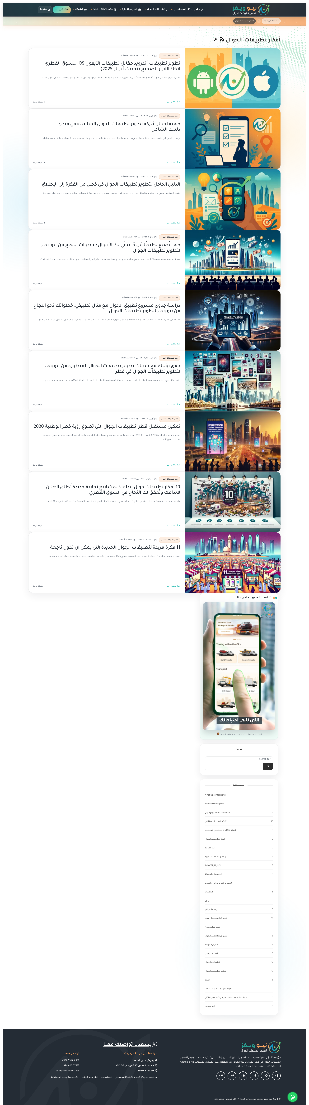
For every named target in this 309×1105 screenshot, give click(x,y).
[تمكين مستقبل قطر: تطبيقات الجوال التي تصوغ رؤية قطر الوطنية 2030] (233, 441)
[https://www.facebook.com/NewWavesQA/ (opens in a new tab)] (276, 1076)
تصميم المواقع (212, 945)
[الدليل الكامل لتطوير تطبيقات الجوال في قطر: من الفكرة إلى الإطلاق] (233, 199)
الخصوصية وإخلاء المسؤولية (65, 1077)
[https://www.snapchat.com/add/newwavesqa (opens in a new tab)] (254, 1076)
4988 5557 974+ (70, 1060)
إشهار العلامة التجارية (215, 857)
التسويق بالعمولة (213, 874)
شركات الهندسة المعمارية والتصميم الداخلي (226, 998)
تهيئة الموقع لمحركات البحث (218, 989)
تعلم (207, 980)
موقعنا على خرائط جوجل (141, 1053)
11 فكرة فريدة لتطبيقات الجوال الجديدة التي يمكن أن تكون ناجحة (115, 547)
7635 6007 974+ (70, 1066)
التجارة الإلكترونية (213, 865)
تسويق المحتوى (212, 927)
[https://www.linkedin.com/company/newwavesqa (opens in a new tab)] (243, 1076)
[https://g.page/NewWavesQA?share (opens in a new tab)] (232, 1076)
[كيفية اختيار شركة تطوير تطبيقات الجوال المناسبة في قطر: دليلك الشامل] (233, 139)
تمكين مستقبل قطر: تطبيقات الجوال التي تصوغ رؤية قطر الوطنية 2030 (107, 426)
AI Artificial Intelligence (215, 795)
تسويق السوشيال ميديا (216, 918)
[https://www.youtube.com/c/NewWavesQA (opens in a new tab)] (221, 1076)
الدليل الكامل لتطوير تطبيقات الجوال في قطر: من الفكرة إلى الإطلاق (111, 184)
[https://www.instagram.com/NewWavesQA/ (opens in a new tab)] (265, 1076)
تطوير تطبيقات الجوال (215, 971)
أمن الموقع (210, 848)
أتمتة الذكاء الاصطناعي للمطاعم (220, 830)
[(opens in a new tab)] (218, 41)
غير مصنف (210, 1006)
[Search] (268, 766)
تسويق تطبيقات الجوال (216, 936)
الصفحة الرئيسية (271, 21)
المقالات (209, 892)
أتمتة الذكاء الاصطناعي (215, 821)
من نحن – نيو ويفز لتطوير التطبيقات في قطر (136, 1077)
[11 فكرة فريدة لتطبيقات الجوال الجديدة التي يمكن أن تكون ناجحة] (233, 562)
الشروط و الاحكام (90, 1077)
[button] (292, 1097)
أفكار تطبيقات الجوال (169, 56)
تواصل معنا (106, 1077)
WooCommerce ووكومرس (217, 813)
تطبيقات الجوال (212, 962)
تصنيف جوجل (211, 954)
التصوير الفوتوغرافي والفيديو (218, 883)
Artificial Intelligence (214, 804)
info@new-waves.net (67, 1071)
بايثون (207, 901)
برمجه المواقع (211, 910)
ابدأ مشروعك (62, 10)
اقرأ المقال (175, 102)
